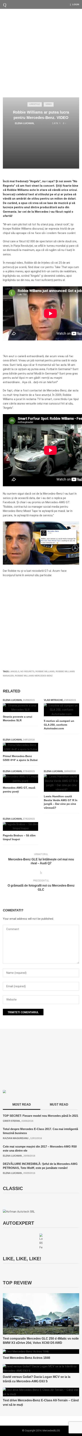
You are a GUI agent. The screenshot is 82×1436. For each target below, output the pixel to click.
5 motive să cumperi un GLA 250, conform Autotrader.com (59, 724)
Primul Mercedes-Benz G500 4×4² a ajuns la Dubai (20, 758)
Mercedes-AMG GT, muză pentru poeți (19, 789)
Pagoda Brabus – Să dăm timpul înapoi (19, 837)
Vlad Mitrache (53, 700)
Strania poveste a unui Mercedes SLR (17, 718)
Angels (14, 671)
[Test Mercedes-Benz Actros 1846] (26, 1351)
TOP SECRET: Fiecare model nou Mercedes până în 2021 (40, 1115)
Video (49, 104)
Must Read (59, 1104)
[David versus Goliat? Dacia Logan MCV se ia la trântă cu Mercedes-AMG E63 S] (41, 1368)
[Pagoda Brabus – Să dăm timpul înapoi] (20, 826)
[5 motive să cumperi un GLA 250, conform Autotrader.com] (61, 709)
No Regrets (27, 671)
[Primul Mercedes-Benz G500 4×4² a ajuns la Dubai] (20, 747)
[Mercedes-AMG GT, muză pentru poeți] (20, 778)
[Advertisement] (41, 52)
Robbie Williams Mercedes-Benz (34, 676)
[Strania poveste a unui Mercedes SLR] (20, 707)
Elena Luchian (24, 123)
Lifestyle (34, 104)
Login (75, 4)
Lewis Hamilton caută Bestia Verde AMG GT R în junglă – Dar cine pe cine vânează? (60, 802)
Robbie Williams (45, 671)
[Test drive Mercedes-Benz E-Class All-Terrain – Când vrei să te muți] (41, 1392)
